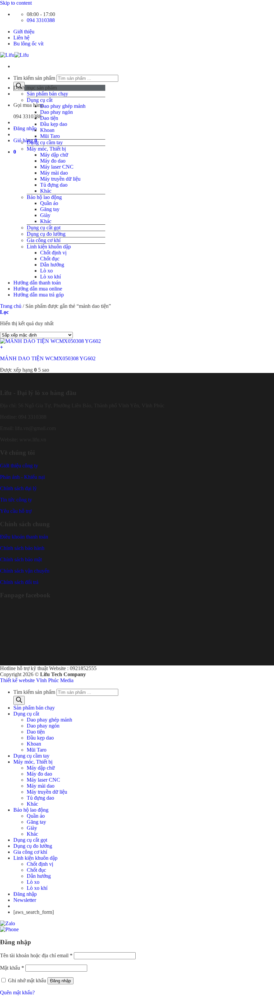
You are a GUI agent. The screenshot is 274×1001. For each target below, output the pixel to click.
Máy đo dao (52, 161)
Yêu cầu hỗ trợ (15, 511)
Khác (45, 191)
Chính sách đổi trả (19, 582)
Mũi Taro (50, 136)
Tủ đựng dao (53, 185)
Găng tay (49, 209)
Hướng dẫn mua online (37, 288)
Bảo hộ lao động (44, 197)
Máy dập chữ (54, 155)
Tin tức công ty (16, 500)
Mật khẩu (12, 968)
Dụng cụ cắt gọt (43, 227)
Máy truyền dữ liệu (60, 179)
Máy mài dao (54, 173)
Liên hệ (21, 37)
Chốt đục (49, 258)
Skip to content (16, 3)
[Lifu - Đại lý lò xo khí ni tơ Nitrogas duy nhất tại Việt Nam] (14, 55)
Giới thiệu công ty (19, 465)
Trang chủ (10, 306)
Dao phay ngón (56, 112)
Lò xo (46, 270)
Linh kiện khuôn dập (49, 246)
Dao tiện (49, 118)
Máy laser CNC (57, 167)
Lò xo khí (50, 276)
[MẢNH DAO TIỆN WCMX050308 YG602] (50, 341)
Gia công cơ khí (43, 240)
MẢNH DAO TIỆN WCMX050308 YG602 (48, 358)
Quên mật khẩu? (17, 992)
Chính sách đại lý (18, 488)
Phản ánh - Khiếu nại (22, 477)
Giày (45, 215)
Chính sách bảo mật (21, 559)
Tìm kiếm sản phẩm (34, 78)
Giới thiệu (23, 31)
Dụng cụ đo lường (46, 234)
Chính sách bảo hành (22, 548)
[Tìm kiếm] (19, 700)
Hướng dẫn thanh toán (37, 282)
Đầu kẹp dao (53, 124)
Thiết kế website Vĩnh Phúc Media (37, 680)
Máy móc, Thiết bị (46, 149)
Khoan (47, 130)
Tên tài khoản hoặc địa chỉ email (36, 955)
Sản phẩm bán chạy (47, 93)
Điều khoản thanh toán (24, 537)
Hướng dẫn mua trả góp (38, 294)
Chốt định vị (53, 252)
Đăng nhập (60, 980)
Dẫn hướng (52, 264)
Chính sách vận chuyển (24, 571)
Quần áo (49, 203)
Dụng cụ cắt (39, 100)
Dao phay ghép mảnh (63, 106)
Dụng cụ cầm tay (45, 142)
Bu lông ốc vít (28, 43)
